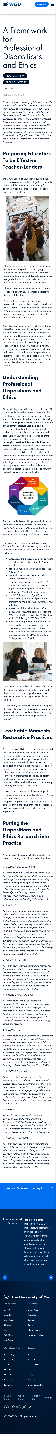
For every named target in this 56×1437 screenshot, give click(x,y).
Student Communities (35, 1385)
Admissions (32, 1315)
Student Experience (11, 1370)
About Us (7, 1310)
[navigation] (52, 4)
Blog (29, 1370)
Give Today (8, 1340)
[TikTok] (29, 1407)
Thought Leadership (16, 82)
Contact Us (36, 1397)
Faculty (30, 1375)
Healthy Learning (15, 76)
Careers (7, 1330)
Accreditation (9, 1320)
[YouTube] (24, 1407)
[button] (52, 1187)
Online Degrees (10, 1375)
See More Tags (12, 88)
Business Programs (11, 1354)
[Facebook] (12, 1407)
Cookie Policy (22, 1397)
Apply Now (42, 4)
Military (31, 1354)
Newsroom (8, 1325)
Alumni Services (34, 1330)
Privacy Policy (8, 1397)
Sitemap (47, 1397)
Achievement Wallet (35, 1335)
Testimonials (32, 1380)
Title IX (30, 1325)
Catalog (31, 1320)
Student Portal (33, 1310)
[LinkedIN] (6, 1407)
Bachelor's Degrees (11, 1359)
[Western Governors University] (12, 4)
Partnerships (8, 1385)
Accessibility (8, 1315)
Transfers (7, 1365)
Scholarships (9, 1380)
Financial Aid (33, 1365)
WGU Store (8, 1335)
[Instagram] (18, 1407)
